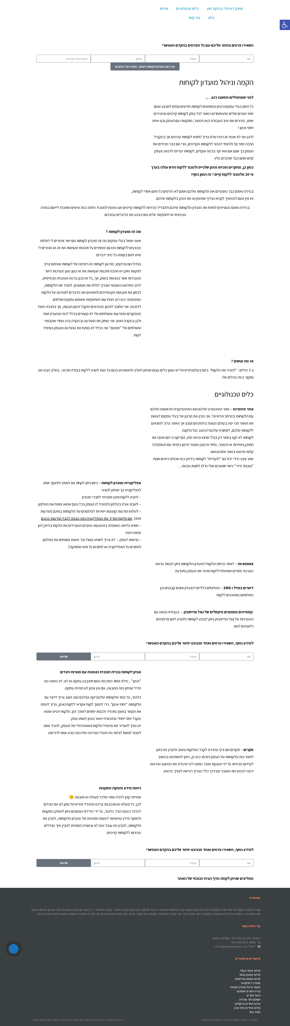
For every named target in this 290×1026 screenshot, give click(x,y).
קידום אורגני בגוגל (250, 970)
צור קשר (194, 17)
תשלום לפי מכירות (249, 999)
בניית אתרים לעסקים (248, 991)
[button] (285, 25)
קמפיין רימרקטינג (250, 983)
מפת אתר (254, 1012)
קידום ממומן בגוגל (249, 974)
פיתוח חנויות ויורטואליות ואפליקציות (218, 1020)
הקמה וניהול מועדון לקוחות (245, 987)
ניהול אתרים (253, 995)
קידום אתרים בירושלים (247, 1003)
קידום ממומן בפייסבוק (247, 978)
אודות (164, 8)
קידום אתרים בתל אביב (247, 1007)
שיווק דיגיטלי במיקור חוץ (225, 8)
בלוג (211, 17)
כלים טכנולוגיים (187, 8)
